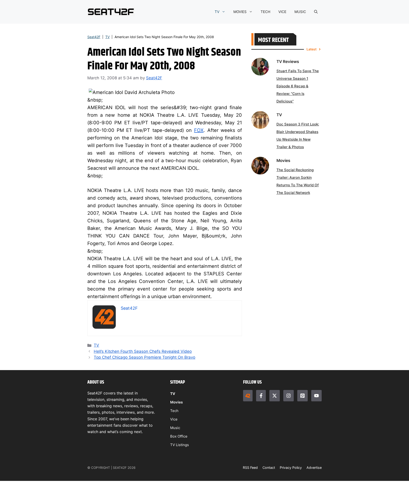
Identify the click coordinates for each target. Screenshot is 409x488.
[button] (316, 12)
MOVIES (240, 11)
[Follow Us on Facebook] (261, 395)
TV (217, 11)
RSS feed (250, 468)
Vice (174, 419)
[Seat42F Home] (248, 395)
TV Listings (179, 445)
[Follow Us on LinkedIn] (302, 395)
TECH (265, 11)
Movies (176, 402)
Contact (268, 468)
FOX (199, 130)
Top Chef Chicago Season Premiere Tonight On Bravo (144, 357)
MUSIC (300, 11)
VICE (282, 11)
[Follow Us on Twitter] (274, 395)
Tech (174, 410)
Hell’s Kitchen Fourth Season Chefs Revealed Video (143, 351)
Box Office (178, 436)
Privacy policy (291, 468)
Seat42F (93, 37)
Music (175, 427)
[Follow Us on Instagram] (288, 395)
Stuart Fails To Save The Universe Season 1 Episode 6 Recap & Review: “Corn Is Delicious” (297, 86)
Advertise (314, 468)
